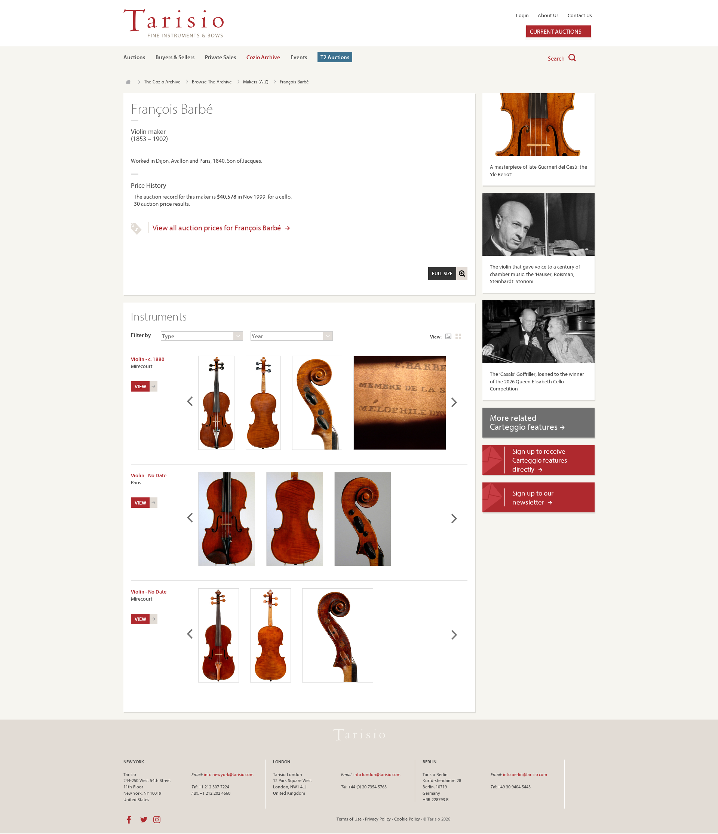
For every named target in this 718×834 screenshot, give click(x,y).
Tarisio (359, 735)
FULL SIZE (442, 273)
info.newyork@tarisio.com (229, 774)
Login (522, 15)
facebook (129, 820)
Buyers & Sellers (175, 57)
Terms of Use (349, 819)
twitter (143, 820)
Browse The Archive (212, 82)
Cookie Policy (407, 819)
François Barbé (294, 82)
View (140, 386)
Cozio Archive (263, 57)
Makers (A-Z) (256, 82)
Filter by (141, 334)
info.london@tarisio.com (377, 774)
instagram (156, 820)
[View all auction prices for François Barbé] (136, 233)
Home (128, 82)
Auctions (134, 57)
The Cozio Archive (162, 82)
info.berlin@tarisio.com (525, 774)
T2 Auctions (334, 57)
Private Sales (220, 57)
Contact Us (580, 15)
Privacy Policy (378, 819)
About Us (548, 15)
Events (299, 57)
